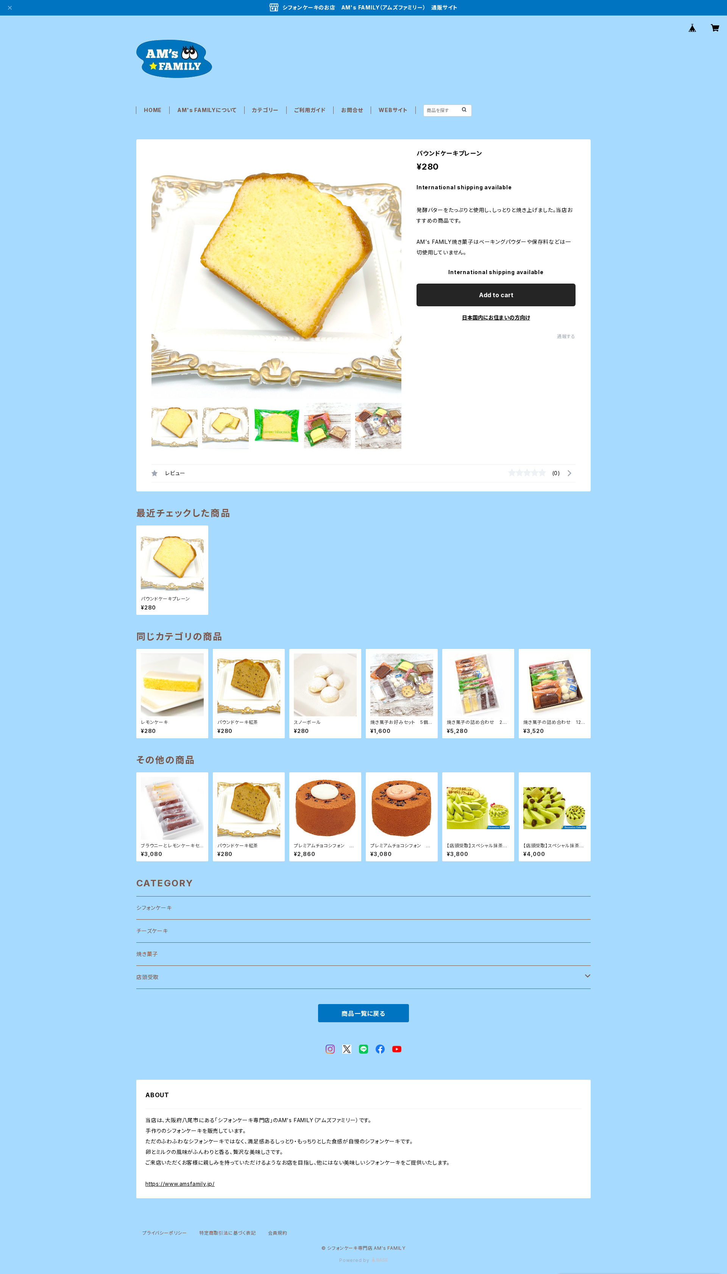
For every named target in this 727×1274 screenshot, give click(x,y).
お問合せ (352, 110)
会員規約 (277, 1233)
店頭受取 (147, 977)
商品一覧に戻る (363, 1013)
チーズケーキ (152, 931)
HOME (153, 110)
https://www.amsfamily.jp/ (180, 1183)
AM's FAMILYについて (207, 110)
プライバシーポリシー (164, 1233)
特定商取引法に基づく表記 (227, 1233)
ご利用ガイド (310, 110)
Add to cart (496, 295)
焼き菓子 (147, 954)
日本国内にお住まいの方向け (496, 317)
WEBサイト (393, 110)
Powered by (355, 1260)
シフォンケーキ (154, 907)
